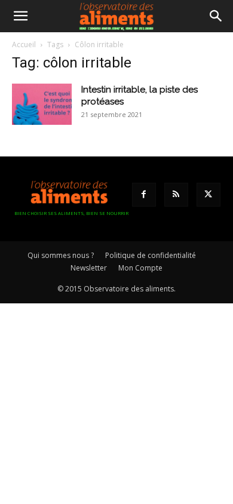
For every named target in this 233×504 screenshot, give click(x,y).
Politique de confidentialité (150, 255)
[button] (20, 16)
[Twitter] (208, 195)
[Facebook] (144, 195)
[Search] (216, 16)
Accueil (24, 44)
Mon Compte (140, 268)
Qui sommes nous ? (60, 255)
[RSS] (176, 195)
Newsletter (88, 268)
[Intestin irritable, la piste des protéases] (42, 104)
